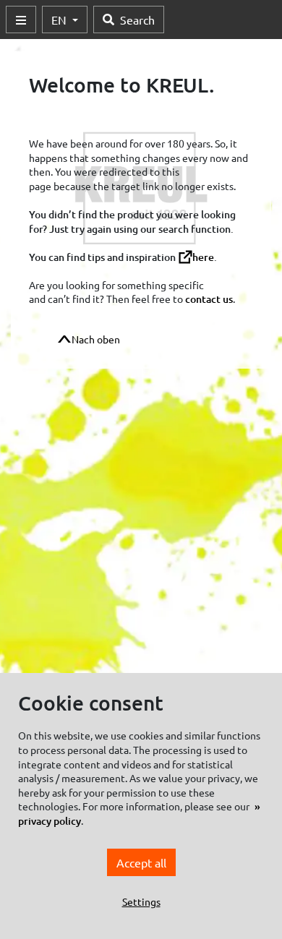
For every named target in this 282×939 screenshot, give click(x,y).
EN (60, 19)
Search (137, 19)
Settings (141, 901)
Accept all (141, 862)
